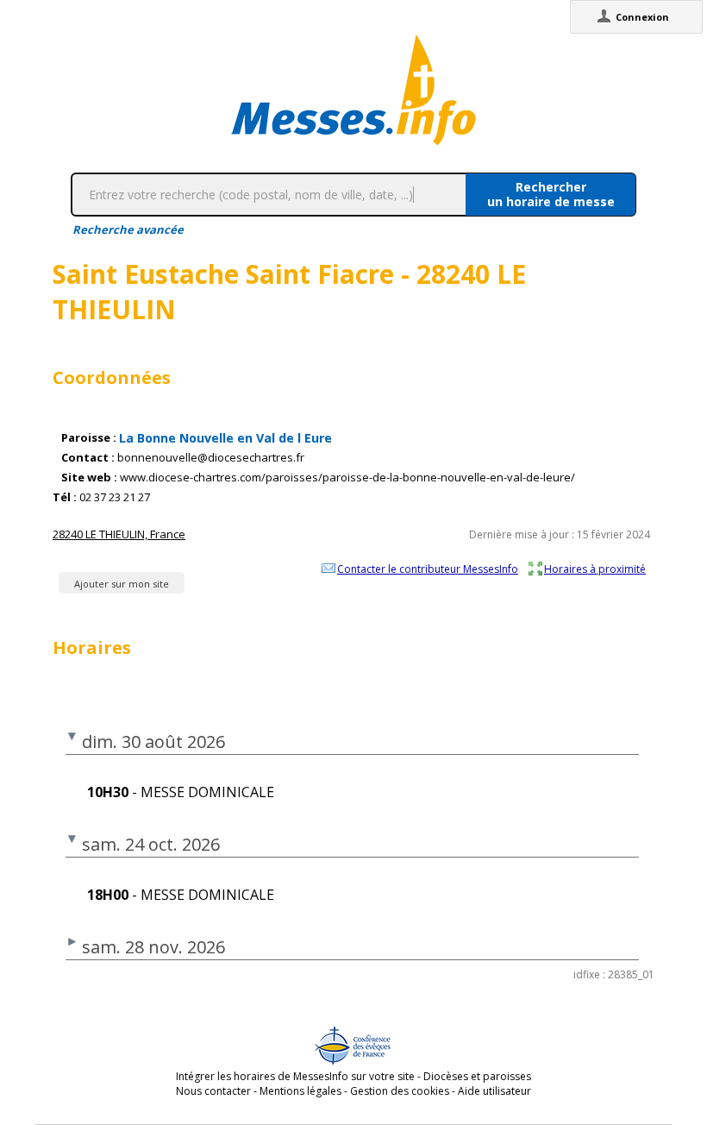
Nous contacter (213, 1091)
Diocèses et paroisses (477, 1076)
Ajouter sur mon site (121, 583)
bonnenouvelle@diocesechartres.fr (210, 457)
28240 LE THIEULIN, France (119, 534)
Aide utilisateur (494, 1091)
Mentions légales (300, 1091)
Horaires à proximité (595, 568)
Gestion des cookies (399, 1091)
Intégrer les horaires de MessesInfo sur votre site (295, 1076)
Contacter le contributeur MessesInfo (427, 568)
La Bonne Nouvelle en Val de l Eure (225, 438)
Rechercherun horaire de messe (551, 194)
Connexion (642, 16)
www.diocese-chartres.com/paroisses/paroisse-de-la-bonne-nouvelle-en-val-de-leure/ (347, 477)
